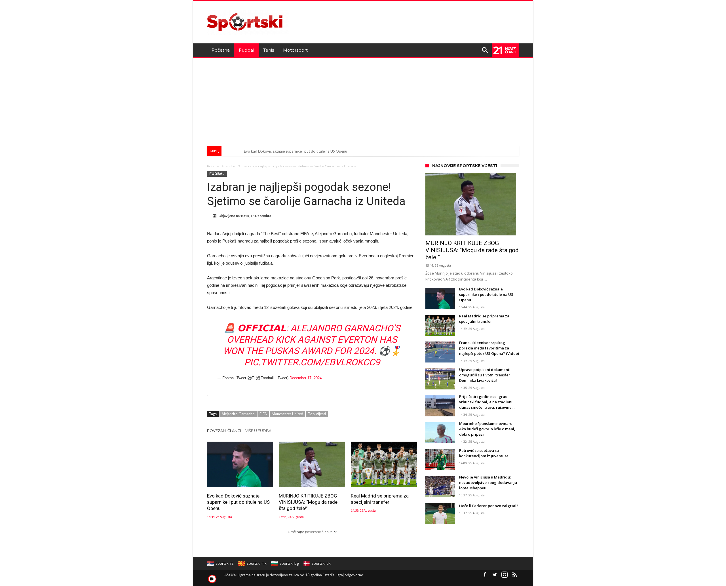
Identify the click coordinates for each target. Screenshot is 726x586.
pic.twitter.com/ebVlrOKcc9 (312, 362)
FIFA (263, 414)
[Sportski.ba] (248, 9)
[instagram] (504, 574)
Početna (213, 166)
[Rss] (514, 574)
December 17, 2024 (306, 378)
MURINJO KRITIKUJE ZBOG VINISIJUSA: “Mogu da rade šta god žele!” (308, 502)
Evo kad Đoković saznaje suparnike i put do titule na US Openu (295, 151)
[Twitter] (494, 574)
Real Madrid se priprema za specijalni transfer (380, 499)
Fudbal (231, 166)
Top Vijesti (317, 414)
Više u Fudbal (259, 430)
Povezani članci (224, 430)
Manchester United (287, 414)
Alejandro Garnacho (238, 414)
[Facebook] (484, 574)
